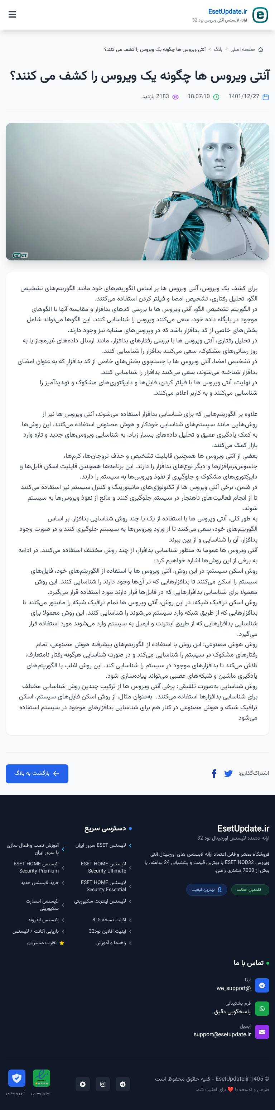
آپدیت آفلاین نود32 (107, 931)
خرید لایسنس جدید (40, 882)
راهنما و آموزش (111, 943)
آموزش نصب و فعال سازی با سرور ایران (33, 849)
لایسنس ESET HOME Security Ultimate (103, 868)
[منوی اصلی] (12, 15)
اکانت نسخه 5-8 (109, 920)
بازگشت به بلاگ (32, 773)
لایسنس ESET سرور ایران (101, 845)
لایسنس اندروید (43, 920)
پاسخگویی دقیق (232, 1012)
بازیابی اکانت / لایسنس (36, 931)
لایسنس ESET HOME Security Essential (103, 886)
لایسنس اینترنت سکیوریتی (100, 901)
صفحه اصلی (243, 49)
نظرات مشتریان (42, 943)
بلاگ (218, 49)
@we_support (234, 988)
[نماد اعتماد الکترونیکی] (41, 1078)
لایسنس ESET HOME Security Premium (36, 868)
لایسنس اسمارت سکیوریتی (42, 905)
